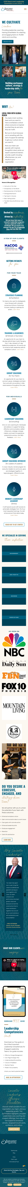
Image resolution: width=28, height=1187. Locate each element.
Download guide (14, 1021)
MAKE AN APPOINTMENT (13, 1077)
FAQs (14, 1157)
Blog (14, 1153)
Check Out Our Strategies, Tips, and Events (14, 1171)
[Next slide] (25, 894)
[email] (20, 1166)
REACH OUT (8, 42)
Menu (25, 9)
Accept (10, 1184)
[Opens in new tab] (5, 1166)
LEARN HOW (7, 840)
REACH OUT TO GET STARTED (14, 524)
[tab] (6, 253)
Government (14, 553)
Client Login (14, 1159)
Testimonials (14, 1150)
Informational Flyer (14, 1161)
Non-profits (14, 574)
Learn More (16, 309)
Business (14, 596)
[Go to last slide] (3, 894)
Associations (14, 617)
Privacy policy (17, 1184)
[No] (26, 1182)
